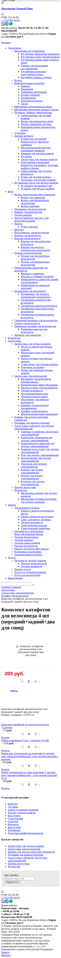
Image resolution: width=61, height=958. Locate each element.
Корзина (6, 42)
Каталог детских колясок (21, 812)
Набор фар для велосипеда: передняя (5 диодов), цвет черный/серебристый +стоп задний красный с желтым (29, 756)
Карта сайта (14, 827)
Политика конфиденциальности (25, 833)
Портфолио (14, 830)
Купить (5, 737)
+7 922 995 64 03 (10, 897)
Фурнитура (14, 866)
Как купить (14, 815)
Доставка (13, 806)
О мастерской (15, 818)
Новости (12, 803)
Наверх (5, 952)
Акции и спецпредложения (23, 809)
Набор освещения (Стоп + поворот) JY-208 (25, 740)
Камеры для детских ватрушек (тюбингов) (31, 851)
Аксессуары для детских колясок (26, 846)
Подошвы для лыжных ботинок (25, 854)
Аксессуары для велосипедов (24, 849)
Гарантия (13, 821)
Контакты (13, 824)
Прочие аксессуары (18, 863)
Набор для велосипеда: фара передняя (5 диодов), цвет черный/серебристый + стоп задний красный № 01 (29, 775)
